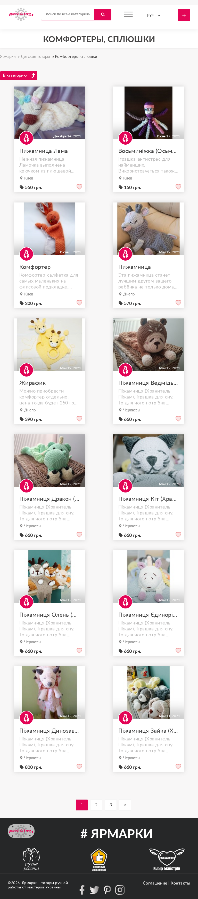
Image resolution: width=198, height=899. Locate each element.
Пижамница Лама (43, 151)
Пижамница (134, 267)
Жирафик (32, 383)
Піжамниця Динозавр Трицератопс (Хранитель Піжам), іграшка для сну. (49, 731)
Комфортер (35, 267)
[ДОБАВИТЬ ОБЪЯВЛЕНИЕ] (184, 15)
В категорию (15, 75)
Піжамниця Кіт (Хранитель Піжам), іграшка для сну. (148, 499)
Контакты (180, 883)
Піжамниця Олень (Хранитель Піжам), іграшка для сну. (49, 615)
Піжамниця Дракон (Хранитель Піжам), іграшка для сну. (49, 499)
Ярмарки (30, 883)
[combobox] (155, 15)
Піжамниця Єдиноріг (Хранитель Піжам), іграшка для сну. (148, 615)
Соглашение (155, 883)
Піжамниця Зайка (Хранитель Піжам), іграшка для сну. (148, 731)
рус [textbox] (150, 15)
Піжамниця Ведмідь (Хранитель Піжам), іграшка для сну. (148, 383)
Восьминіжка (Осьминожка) (148, 151)
